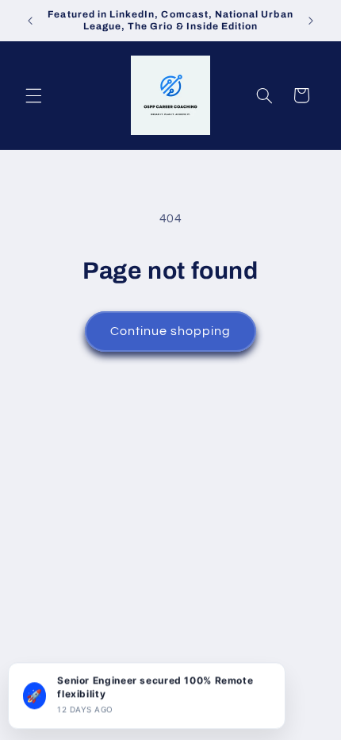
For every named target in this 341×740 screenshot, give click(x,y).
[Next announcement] (310, 20)
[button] (33, 95)
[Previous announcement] (30, 20)
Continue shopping (171, 331)
